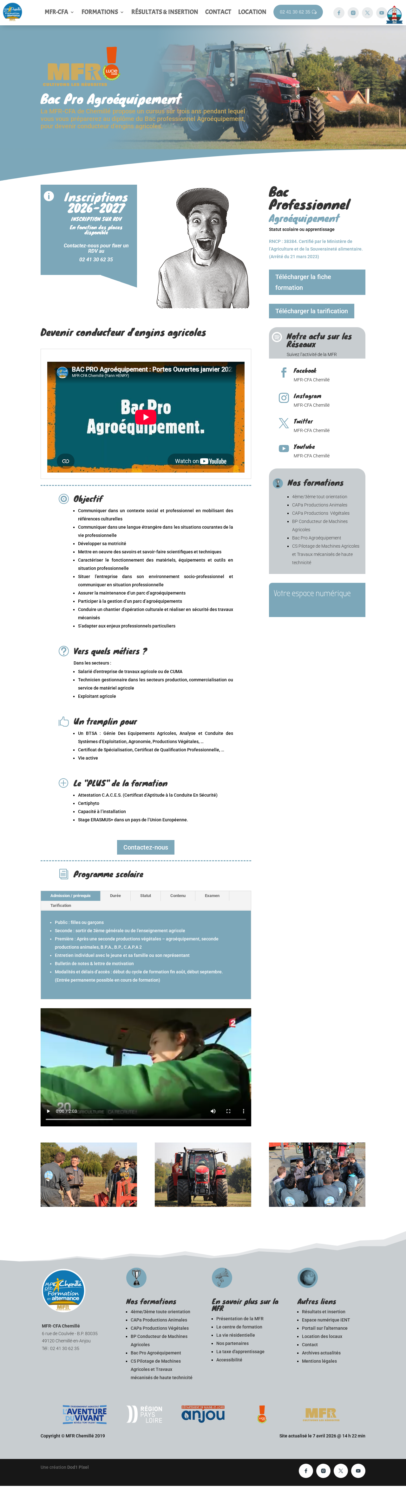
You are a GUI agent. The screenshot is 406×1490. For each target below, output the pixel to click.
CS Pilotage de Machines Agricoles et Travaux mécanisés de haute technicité (325, 554)
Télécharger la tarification (311, 311)
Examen (212, 895)
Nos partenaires (232, 1343)
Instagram (307, 395)
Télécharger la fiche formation (303, 282)
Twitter (303, 421)
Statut (145, 895)
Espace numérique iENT (326, 1319)
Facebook (305, 370)
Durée (115, 895)
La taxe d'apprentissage (240, 1351)
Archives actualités (321, 1352)
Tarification (60, 905)
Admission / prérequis (70, 895)
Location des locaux (322, 1336)
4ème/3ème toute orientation (160, 1311)
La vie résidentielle (235, 1335)
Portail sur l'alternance (325, 1328)
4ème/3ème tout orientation (319, 496)
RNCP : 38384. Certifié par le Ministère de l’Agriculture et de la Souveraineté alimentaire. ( (316, 249)
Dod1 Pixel (78, 1467)
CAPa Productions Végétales (321, 513)
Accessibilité (229, 1359)
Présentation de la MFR (240, 1318)
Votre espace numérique (312, 593)
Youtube (304, 446)
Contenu (178, 895)
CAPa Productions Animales (319, 504)
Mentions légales (319, 1361)
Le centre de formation (239, 1326)
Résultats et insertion (323, 1311)
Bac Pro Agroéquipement (316, 537)
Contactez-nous (145, 847)
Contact (310, 1344)
